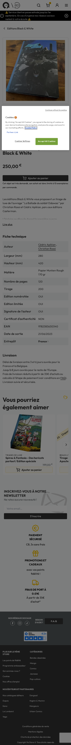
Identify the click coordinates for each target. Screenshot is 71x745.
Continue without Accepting (56, 110)
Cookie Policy (31, 128)
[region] (35, 128)
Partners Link (12, 132)
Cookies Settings (22, 141)
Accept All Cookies (46, 141)
